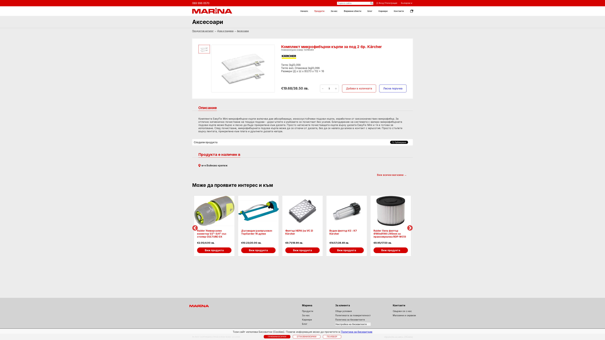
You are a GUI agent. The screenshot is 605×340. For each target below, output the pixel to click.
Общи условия (343, 311)
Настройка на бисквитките (351, 324)
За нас (306, 315)
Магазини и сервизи (404, 315)
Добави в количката (359, 88)
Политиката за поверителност (353, 315)
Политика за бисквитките (350, 319)
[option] (214, 225)
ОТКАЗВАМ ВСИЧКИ (306, 336)
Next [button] (410, 228)
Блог (304, 324)
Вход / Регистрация (388, 3)
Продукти (307, 311)
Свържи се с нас (402, 311)
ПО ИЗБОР (332, 336)
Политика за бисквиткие (356, 331)
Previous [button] (195, 228)
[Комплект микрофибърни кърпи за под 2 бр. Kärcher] (243, 68)
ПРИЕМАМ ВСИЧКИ (277, 336)
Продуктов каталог (203, 31)
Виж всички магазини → (392, 174)
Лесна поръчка (392, 88)
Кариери (307, 319)
